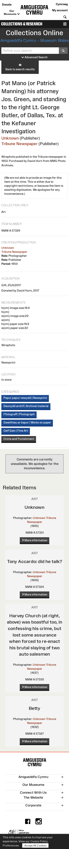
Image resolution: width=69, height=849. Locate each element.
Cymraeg (62, 4)
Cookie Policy (39, 841)
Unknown (10, 138)
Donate (7, 4)
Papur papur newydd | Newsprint (25, 397)
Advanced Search (36, 57)
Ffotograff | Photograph (19, 414)
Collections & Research (21, 24)
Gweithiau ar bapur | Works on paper (27, 422)
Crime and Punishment (18, 438)
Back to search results (20, 69)
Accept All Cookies (35, 845)
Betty (34, 708)
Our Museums (10, 12)
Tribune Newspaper (19, 143)
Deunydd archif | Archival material (25, 406)
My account (60, 10)
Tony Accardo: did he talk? (34, 561)
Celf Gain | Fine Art (15, 430)
